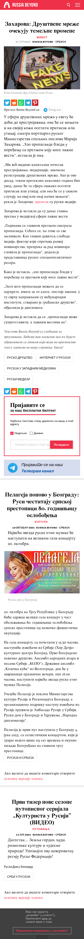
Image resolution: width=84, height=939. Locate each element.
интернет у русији (55, 357)
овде (45, 918)
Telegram (54, 110)
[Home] (7, 5)
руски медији (18, 379)
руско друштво (19, 357)
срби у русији (18, 877)
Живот (42, 37)
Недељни (20, 433)
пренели (42, 202)
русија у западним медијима (31, 368)
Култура (41, 522)
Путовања (41, 829)
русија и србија (20, 758)
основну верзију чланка (23, 779)
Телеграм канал (37, 470)
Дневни (38, 433)
